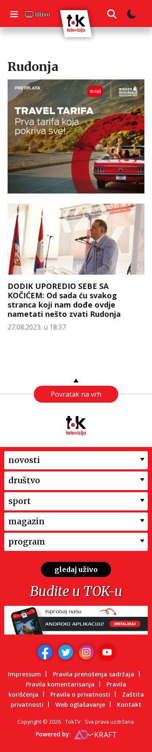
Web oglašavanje (80, 704)
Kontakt (129, 704)
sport (19, 501)
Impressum (24, 674)
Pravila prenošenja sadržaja (93, 674)
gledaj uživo (76, 569)
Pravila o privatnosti (80, 694)
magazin (26, 521)
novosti (24, 460)
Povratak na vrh (76, 394)
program (26, 542)
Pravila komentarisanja (60, 684)
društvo (24, 480)
